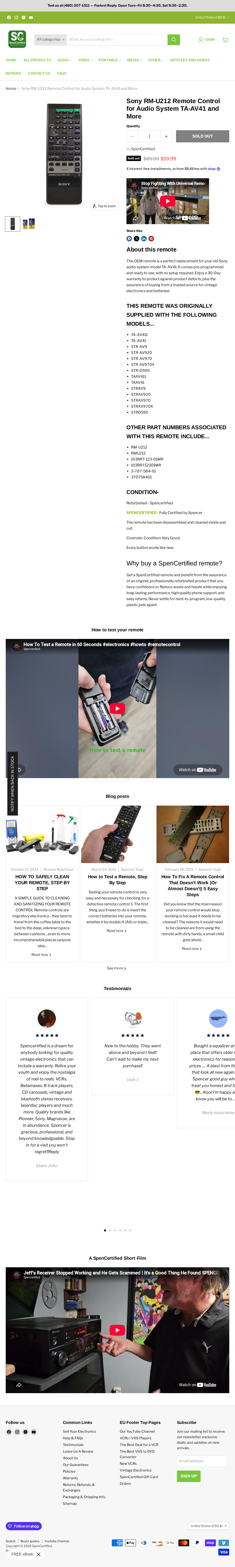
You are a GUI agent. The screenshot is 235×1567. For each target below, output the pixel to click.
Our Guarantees (76, 1465)
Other (154, 60)
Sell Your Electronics (79, 1431)
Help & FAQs (73, 1438)
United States (210, 17)
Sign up (189, 1476)
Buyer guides (30, 1541)
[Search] (174, 39)
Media (133, 60)
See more (115, 968)
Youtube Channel (57, 1541)
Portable (108, 60)
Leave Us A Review (78, 1451)
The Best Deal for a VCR (139, 1445)
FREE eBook (22, 1554)
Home (11, 60)
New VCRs (128, 1464)
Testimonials (73, 1445)
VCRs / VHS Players (135, 1438)
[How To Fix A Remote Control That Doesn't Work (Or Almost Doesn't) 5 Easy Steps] (193, 834)
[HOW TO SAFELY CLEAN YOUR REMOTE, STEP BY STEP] (42, 834)
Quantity (133, 126)
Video (84, 60)
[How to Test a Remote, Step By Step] (117, 834)
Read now (40, 954)
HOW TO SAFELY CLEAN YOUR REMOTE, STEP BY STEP (42, 882)
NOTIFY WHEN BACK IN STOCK (12, 783)
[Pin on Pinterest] (151, 238)
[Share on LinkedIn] (144, 238)
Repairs (13, 73)
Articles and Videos (190, 60)
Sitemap (70, 1504)
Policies (69, 1471)
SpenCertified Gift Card (139, 1477)
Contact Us (39, 73)
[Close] (38, 1554)
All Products (37, 60)
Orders (125, 1484)
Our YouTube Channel (137, 1431)
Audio (64, 60)
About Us (70, 1458)
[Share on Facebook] (129, 238)
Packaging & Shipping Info (84, 1497)
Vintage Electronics (136, 1470)
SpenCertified (143, 149)
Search (11, 1541)
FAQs (61, 73)
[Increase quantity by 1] (166, 136)
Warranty (70, 1478)
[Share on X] (136, 238)
